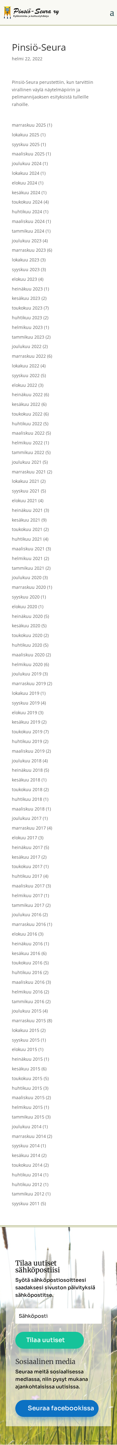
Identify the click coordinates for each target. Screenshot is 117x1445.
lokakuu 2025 (25, 135)
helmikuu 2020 (27, 664)
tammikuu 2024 (28, 231)
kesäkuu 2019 (26, 722)
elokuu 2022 (24, 385)
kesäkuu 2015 (26, 1069)
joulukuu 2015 (26, 1011)
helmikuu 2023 (27, 327)
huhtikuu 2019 (27, 741)
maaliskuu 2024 (28, 221)
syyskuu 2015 (26, 1040)
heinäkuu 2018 (27, 770)
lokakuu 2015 (25, 1030)
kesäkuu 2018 (26, 780)
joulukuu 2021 (26, 462)
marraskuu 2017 (29, 828)
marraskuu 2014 (29, 1136)
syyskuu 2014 (26, 1146)
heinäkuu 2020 (27, 616)
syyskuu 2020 (26, 597)
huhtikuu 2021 (27, 539)
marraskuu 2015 (29, 1020)
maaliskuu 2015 (28, 1097)
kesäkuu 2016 (26, 953)
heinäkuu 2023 (27, 289)
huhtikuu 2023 (27, 318)
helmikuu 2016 (27, 992)
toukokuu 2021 (27, 529)
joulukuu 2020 (26, 577)
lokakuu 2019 (25, 693)
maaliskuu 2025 (28, 154)
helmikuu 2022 (27, 443)
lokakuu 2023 (25, 260)
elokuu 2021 (24, 500)
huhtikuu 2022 (27, 424)
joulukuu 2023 (26, 241)
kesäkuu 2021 (26, 520)
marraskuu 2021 (29, 472)
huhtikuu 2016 (27, 972)
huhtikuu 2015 (27, 1088)
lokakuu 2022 (25, 366)
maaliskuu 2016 (28, 982)
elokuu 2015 (24, 1049)
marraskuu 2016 (29, 924)
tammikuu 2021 (28, 568)
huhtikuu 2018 (27, 799)
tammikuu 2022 (28, 452)
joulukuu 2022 (26, 346)
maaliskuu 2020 (28, 655)
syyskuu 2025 (26, 144)
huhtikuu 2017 (27, 876)
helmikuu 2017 (27, 895)
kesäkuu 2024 (26, 192)
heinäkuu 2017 (27, 847)
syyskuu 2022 (26, 375)
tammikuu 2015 (28, 1117)
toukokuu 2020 (27, 635)
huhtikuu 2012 (27, 1184)
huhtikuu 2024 (27, 212)
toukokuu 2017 (27, 866)
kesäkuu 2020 (26, 626)
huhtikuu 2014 (27, 1175)
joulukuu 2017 (26, 818)
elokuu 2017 (24, 838)
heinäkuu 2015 (27, 1059)
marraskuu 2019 (29, 683)
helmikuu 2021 (27, 558)
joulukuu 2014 (26, 1126)
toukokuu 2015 (27, 1078)
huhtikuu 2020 (27, 645)
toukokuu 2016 (27, 963)
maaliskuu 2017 (28, 886)
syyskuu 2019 (26, 703)
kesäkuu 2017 (26, 857)
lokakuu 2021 (25, 481)
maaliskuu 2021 (28, 549)
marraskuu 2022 (29, 356)
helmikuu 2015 (27, 1107)
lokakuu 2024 (25, 173)
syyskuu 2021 (26, 491)
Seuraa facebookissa (61, 1408)
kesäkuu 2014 (26, 1155)
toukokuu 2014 (27, 1165)
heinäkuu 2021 (27, 510)
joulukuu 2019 (26, 674)
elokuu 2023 (24, 279)
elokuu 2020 (24, 606)
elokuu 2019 (24, 712)
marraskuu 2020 (29, 587)
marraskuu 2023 (29, 250)
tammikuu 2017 (28, 905)
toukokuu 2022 (27, 414)
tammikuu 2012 (28, 1194)
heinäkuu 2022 (27, 394)
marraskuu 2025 (29, 125)
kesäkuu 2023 (26, 298)
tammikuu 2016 (28, 1001)
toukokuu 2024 (27, 202)
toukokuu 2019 (27, 732)
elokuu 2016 (24, 934)
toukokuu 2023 (27, 308)
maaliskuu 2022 (28, 433)
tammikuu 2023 (28, 337)
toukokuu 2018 (27, 789)
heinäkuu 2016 (27, 944)
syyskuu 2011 (26, 1203)
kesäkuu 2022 (26, 404)
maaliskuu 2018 (28, 809)
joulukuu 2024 (26, 163)
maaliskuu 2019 (28, 751)
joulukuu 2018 (26, 761)
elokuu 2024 (24, 183)
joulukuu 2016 (26, 914)
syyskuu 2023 (26, 269)
